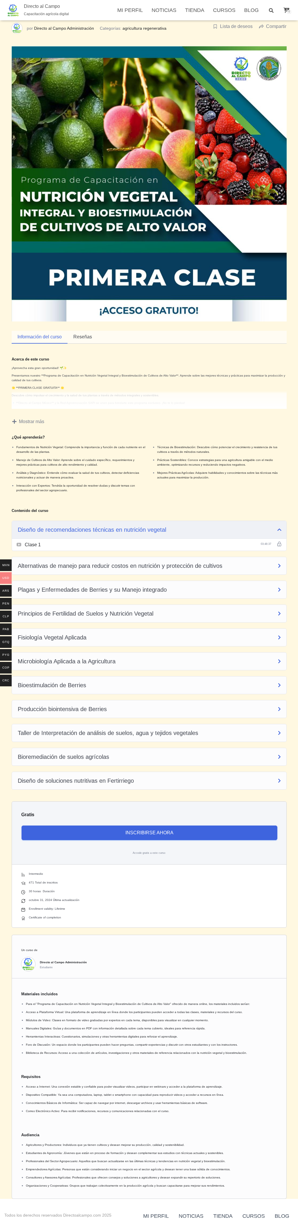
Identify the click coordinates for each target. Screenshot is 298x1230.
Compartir (276, 26)
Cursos (224, 10)
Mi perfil (130, 10)
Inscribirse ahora (149, 832)
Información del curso (39, 336)
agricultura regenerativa (144, 28)
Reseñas (82, 336)
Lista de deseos (236, 26)
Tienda (194, 10)
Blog (251, 10)
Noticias (164, 10)
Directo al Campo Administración (64, 28)
